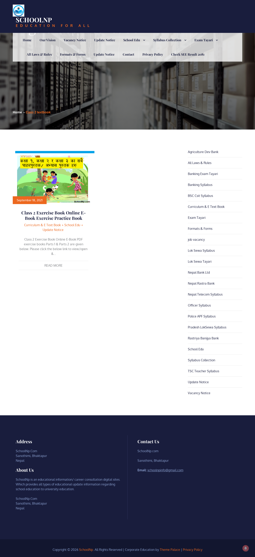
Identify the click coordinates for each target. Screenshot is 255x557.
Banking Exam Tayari (203, 174)
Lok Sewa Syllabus (201, 250)
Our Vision (48, 40)
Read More (53, 265)
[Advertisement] (80, 72)
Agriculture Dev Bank (203, 152)
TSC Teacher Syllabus (203, 371)
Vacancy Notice (75, 40)
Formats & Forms (72, 54)
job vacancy (196, 240)
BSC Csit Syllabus (200, 196)
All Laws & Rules (39, 54)
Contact (128, 54)
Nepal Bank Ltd (199, 272)
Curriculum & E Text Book (42, 225)
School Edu (131, 40)
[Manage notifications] (245, 548)
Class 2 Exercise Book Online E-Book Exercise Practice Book (53, 215)
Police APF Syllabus (202, 316)
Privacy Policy (152, 54)
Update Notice (104, 40)
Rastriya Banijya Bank (203, 338)
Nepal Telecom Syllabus (205, 294)
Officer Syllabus (199, 305)
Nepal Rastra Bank (201, 283)
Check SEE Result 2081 (187, 54)
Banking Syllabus (200, 185)
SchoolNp (34, 19)
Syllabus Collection (167, 40)
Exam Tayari (203, 40)
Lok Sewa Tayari (200, 261)
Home (27, 40)
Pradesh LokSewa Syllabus (207, 327)
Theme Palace (170, 550)
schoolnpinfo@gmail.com (165, 470)
